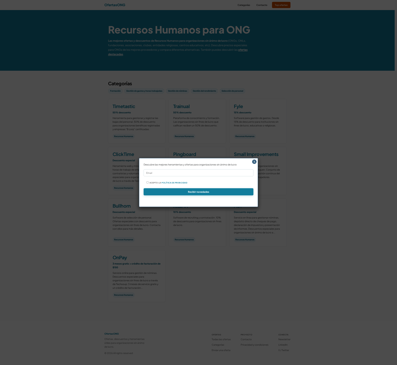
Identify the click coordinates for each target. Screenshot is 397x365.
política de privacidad (174, 183)
